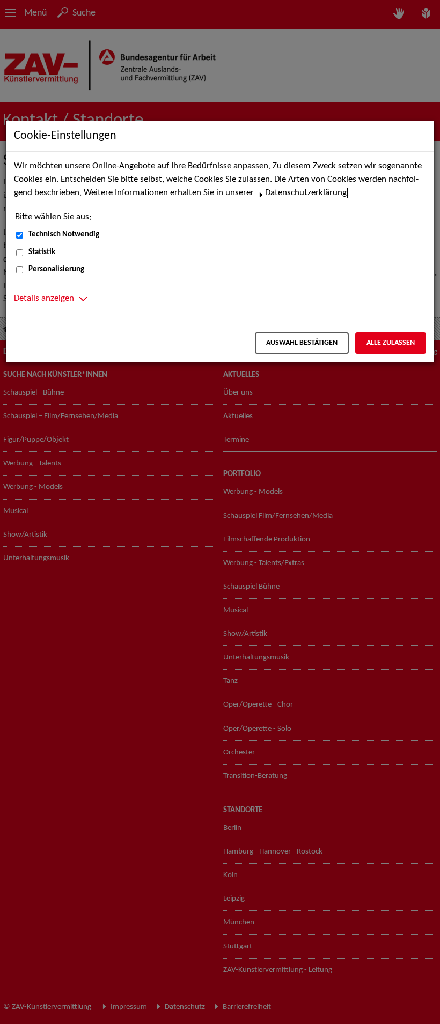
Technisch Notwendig (63, 235)
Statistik (41, 252)
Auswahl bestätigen (302, 343)
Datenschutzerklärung (306, 193)
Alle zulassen (390, 343)
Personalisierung (56, 269)
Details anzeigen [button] (44, 298)
